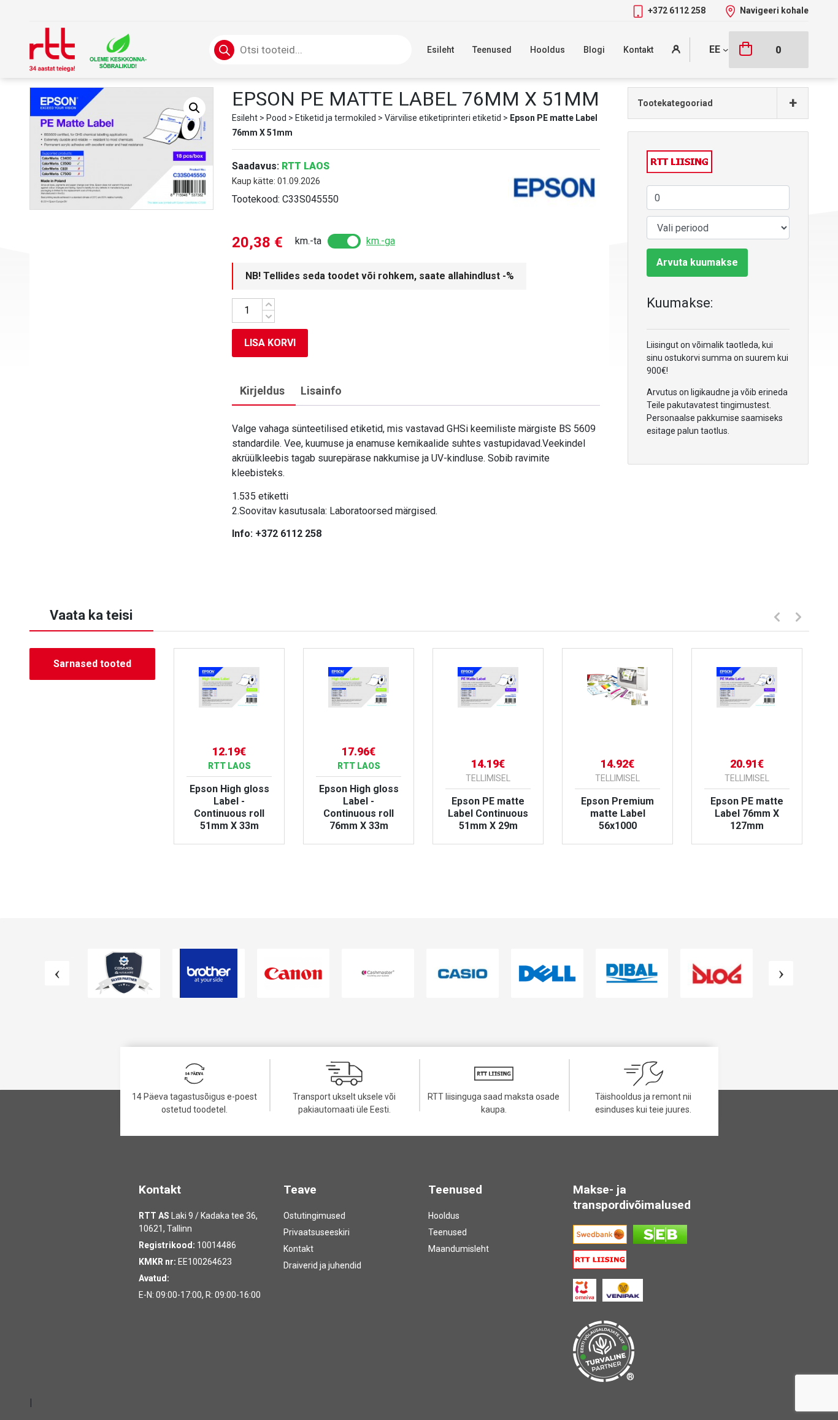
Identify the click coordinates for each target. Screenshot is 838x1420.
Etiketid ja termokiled (335, 118)
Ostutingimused (314, 1216)
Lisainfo (321, 390)
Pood (276, 118)
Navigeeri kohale (774, 10)
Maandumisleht (458, 1249)
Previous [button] (775, 615)
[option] (229, 746)
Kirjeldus (262, 390)
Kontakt (638, 50)
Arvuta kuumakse (697, 262)
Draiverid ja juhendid (322, 1265)
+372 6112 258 (677, 10)
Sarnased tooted (92, 663)
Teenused (492, 50)
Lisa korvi (270, 343)
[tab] (262, 391)
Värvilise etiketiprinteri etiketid (443, 118)
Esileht (440, 50)
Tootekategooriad (717, 103)
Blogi (594, 50)
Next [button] (800, 618)
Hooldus (547, 50)
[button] (194, 108)
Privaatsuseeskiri (316, 1232)
